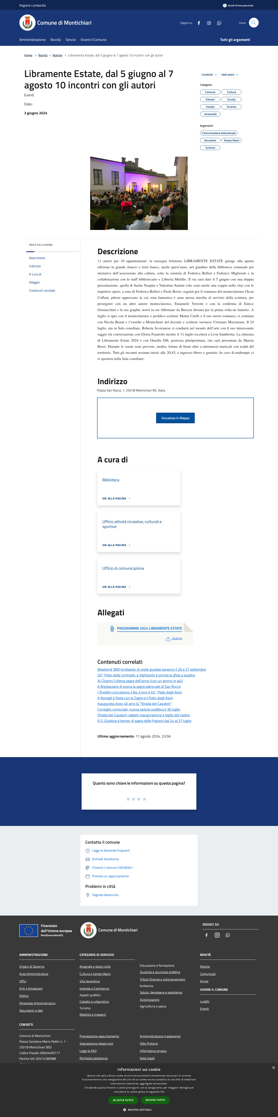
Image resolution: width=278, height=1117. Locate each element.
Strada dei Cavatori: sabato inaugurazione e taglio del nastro (143, 715)
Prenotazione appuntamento (99, 1036)
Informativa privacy (153, 1050)
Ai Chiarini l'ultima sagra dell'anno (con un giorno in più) (140, 681)
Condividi (207, 74)
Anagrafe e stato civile (95, 966)
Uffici (22, 981)
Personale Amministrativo (37, 1003)
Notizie (57, 55)
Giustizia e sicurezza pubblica (160, 972)
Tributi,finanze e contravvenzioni (162, 979)
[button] (139, 1109)
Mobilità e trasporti (93, 1014)
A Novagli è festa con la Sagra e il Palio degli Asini (135, 698)
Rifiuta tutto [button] (155, 1100)
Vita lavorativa (90, 981)
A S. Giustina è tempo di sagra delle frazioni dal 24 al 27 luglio (144, 720)
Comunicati (208, 973)
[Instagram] (207, 22)
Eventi (204, 1008)
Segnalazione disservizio (96, 1043)
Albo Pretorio (149, 1043)
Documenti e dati (31, 1010)
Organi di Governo (31, 966)
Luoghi (204, 1001)
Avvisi (204, 981)
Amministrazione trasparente (160, 1036)
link (162, 1091)
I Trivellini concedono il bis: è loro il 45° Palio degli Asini (139, 692)
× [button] (273, 1067)
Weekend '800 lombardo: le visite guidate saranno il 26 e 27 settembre (151, 669)
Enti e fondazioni (31, 988)
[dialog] (139, 1090)
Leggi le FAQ (88, 1050)
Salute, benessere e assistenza (161, 992)
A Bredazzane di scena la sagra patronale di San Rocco (139, 686)
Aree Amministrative (33, 973)
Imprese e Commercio (94, 988)
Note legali (147, 1058)
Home (28, 55)
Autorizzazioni (150, 999)
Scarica (177, 638)
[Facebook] (197, 22)
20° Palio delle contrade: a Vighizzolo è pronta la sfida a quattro (146, 675)
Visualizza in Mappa (175, 418)
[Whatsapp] (217, 22)
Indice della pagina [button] (41, 245)
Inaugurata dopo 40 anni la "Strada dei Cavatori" (134, 703)
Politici (24, 995)
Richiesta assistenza (94, 1058)
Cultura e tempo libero (95, 973)
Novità (42, 55)
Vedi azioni (228, 74)
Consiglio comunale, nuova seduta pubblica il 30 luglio (138, 709)
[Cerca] (254, 22)
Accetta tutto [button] (123, 1100)
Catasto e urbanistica (94, 1001)
